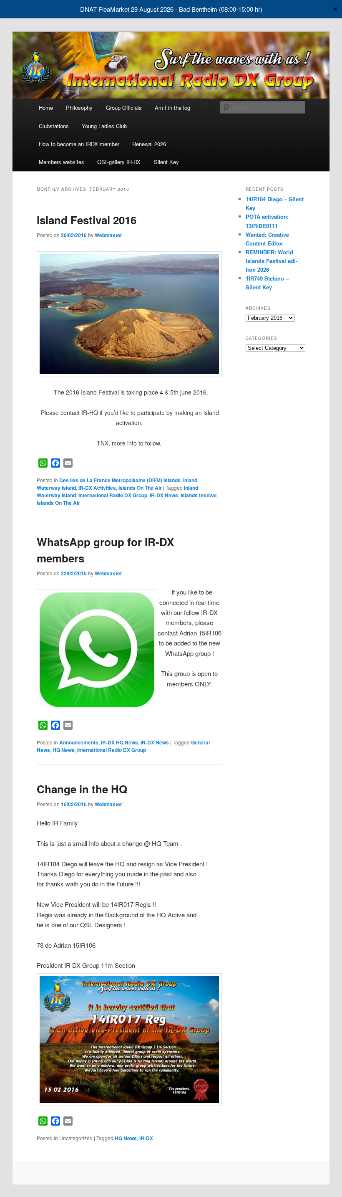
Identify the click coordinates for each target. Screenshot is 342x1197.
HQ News (64, 750)
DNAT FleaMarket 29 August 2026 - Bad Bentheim (148, 9)
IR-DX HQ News (119, 742)
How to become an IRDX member (79, 144)
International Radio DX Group (112, 495)
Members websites (61, 162)
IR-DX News (164, 495)
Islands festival (198, 495)
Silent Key (166, 162)
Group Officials (124, 107)
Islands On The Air (140, 487)
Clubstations (54, 126)
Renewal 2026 (149, 144)
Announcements (78, 742)
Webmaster (108, 235)
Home (46, 107)
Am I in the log (172, 107)
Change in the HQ (82, 789)
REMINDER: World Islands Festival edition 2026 (271, 260)
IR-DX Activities (97, 487)
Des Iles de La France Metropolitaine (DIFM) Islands (120, 480)
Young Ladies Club (104, 126)
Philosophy (79, 107)
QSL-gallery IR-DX (119, 162)
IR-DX (146, 1138)
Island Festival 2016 (86, 220)
